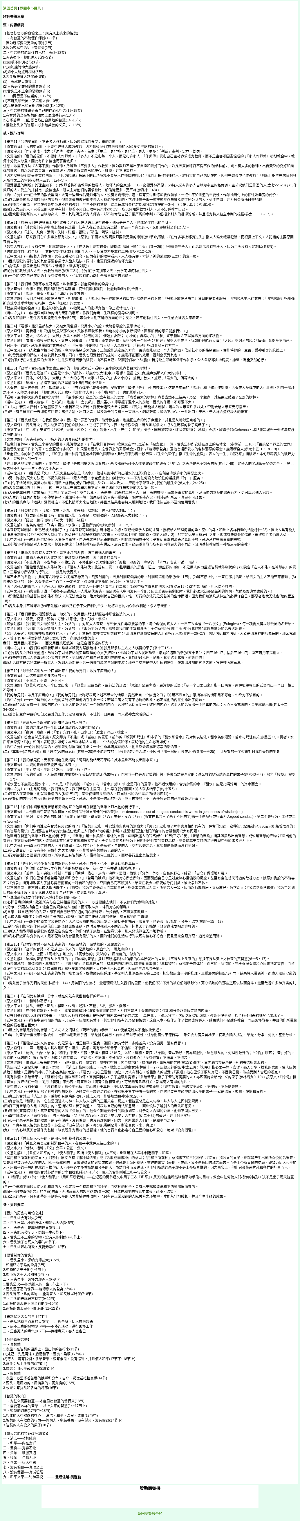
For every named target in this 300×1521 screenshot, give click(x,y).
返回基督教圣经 (150, 1514)
